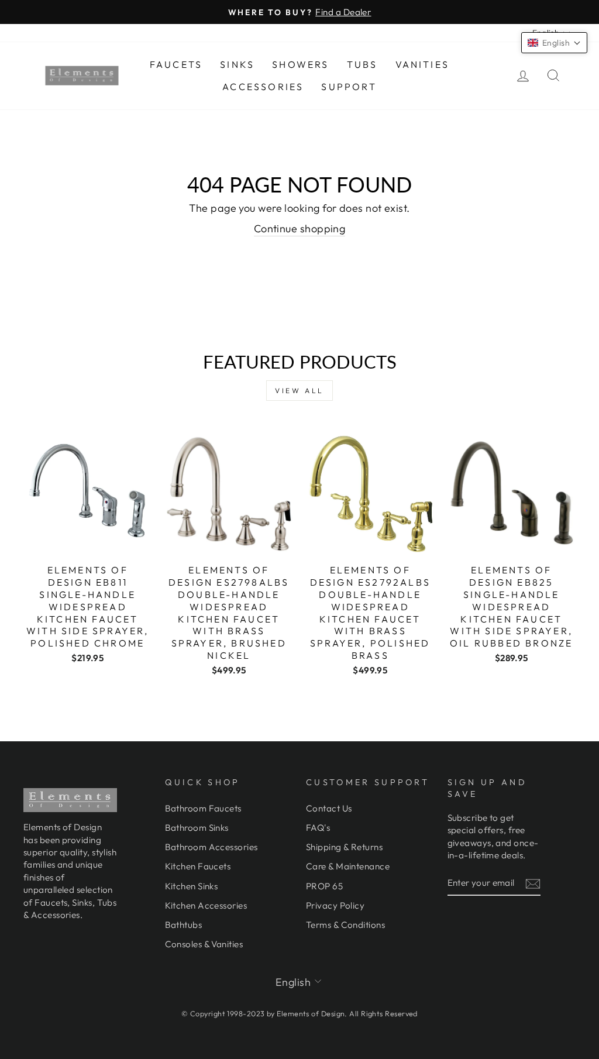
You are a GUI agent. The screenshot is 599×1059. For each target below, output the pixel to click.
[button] (554, 43)
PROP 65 (324, 886)
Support (348, 86)
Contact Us (329, 808)
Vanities (422, 64)
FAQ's (318, 827)
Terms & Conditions (345, 924)
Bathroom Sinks (197, 827)
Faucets (176, 64)
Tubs (362, 64)
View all (299, 390)
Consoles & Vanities (204, 944)
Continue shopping (300, 228)
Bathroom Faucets (203, 808)
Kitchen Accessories (206, 905)
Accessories (263, 86)
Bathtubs (183, 924)
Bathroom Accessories (211, 846)
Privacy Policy (335, 905)
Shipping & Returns (344, 846)
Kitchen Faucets (198, 866)
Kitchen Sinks (191, 886)
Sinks (237, 64)
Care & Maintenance (348, 866)
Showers (300, 64)
